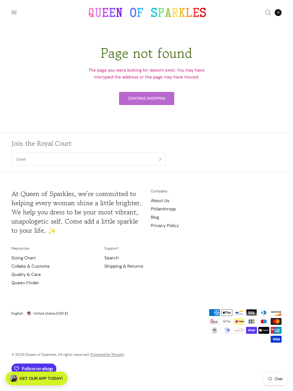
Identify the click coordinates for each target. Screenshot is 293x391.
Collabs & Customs (30, 266)
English (17, 313)
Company (159, 191)
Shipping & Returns (123, 266)
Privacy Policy (165, 225)
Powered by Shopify (107, 354)
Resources (20, 248)
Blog (155, 217)
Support (111, 248)
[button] (37, 378)
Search (111, 258)
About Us (160, 201)
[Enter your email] (160, 159)
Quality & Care (26, 274)
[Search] (268, 12)
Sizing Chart (23, 258)
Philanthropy (163, 209)
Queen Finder (25, 283)
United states (50, 313)
